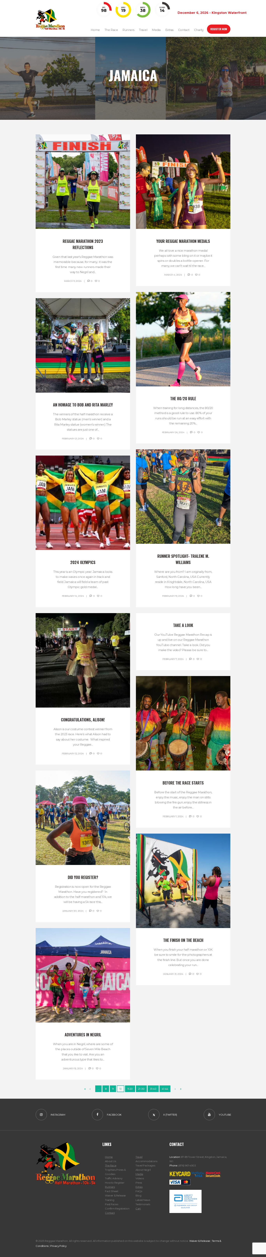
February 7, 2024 (173, 659)
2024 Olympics (82, 562)
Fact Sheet (111, 1191)
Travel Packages (145, 1165)
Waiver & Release (115, 1195)
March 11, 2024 (73, 280)
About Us (110, 1161)
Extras (139, 1186)
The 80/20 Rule (183, 398)
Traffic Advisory (113, 1178)
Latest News (143, 1199)
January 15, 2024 (73, 1068)
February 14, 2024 (73, 595)
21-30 (141, 1088)
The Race (110, 1165)
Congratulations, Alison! (83, 720)
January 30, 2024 (72, 910)
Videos (140, 1178)
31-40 (153, 1088)
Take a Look (183, 625)
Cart (138, 1208)
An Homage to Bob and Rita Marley (83, 405)
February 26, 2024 (173, 432)
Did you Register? (83, 877)
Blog (138, 1195)
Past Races (111, 1204)
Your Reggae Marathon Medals (183, 241)
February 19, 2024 (173, 595)
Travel (139, 1156)
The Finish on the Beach (183, 940)
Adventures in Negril (83, 1035)
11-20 (130, 1088)
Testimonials (143, 1204)
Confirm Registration (117, 1208)
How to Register (114, 1182)
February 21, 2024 (73, 438)
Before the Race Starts (183, 783)
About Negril (143, 1169)
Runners (110, 1186)
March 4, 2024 (173, 274)
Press (139, 1182)
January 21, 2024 (173, 973)
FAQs (139, 1191)
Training (109, 1199)
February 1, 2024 (173, 816)
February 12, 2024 (73, 753)
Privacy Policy (58, 1245)
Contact (110, 1212)
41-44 (165, 1088)
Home (125, 86)
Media (139, 1174)
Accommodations (146, 1161)
